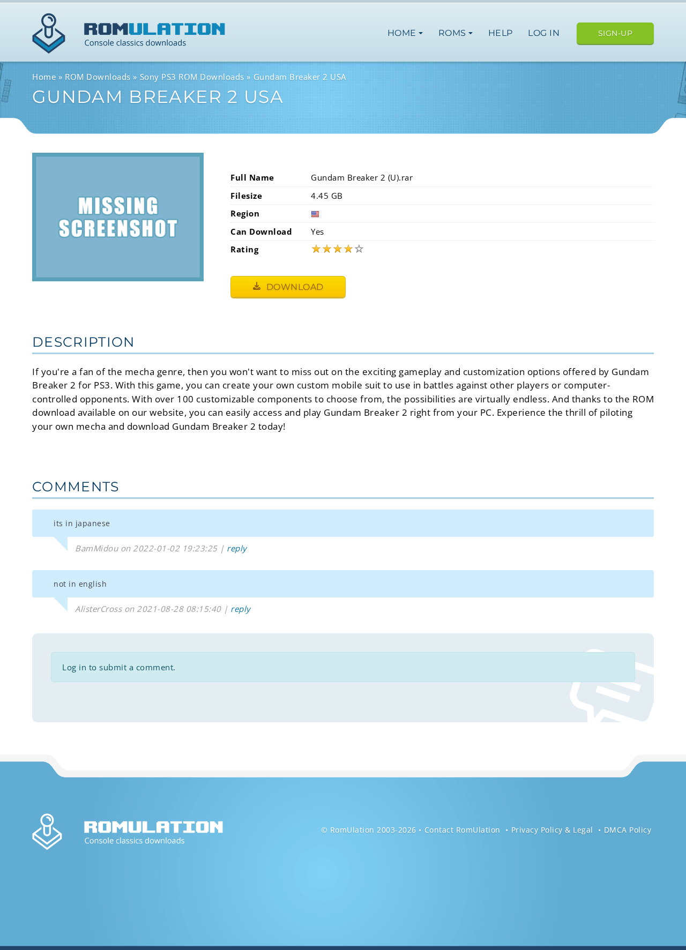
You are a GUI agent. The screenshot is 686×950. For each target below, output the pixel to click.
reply (237, 548)
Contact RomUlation (462, 830)
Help (500, 33)
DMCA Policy (628, 830)
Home (403, 33)
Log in (544, 33)
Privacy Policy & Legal (552, 830)
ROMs (453, 33)
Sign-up (615, 33)
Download (294, 287)
